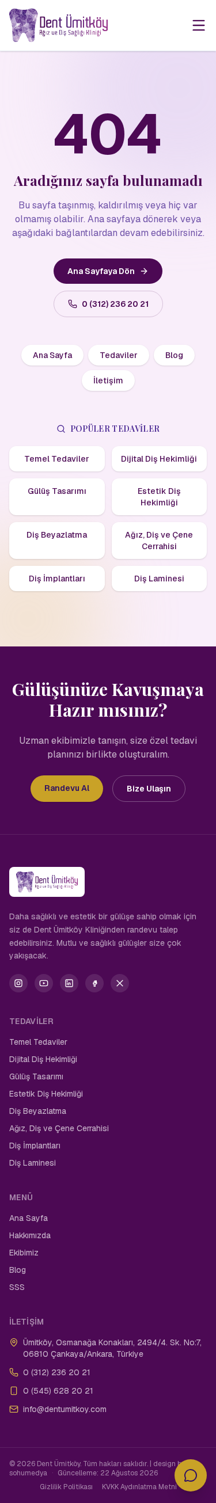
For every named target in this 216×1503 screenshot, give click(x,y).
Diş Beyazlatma (56, 535)
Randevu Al (66, 788)
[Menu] (199, 25)
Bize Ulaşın (149, 788)
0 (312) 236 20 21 (115, 304)
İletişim (108, 380)
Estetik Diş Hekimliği (159, 497)
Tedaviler (119, 355)
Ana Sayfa (52, 355)
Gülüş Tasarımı (57, 491)
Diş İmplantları (57, 578)
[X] (120, 983)
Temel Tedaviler (56, 459)
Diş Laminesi (159, 578)
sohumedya (28, 1473)
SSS (17, 1287)
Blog (174, 355)
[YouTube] (44, 983)
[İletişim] (191, 1475)
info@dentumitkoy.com (65, 1409)
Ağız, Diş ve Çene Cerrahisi (159, 540)
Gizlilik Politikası (66, 1486)
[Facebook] (94, 983)
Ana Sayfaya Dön (101, 271)
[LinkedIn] (69, 983)
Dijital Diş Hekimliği (159, 459)
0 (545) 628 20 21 (58, 1391)
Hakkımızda (30, 1235)
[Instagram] (18, 983)
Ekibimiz (24, 1252)
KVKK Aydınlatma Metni (139, 1486)
